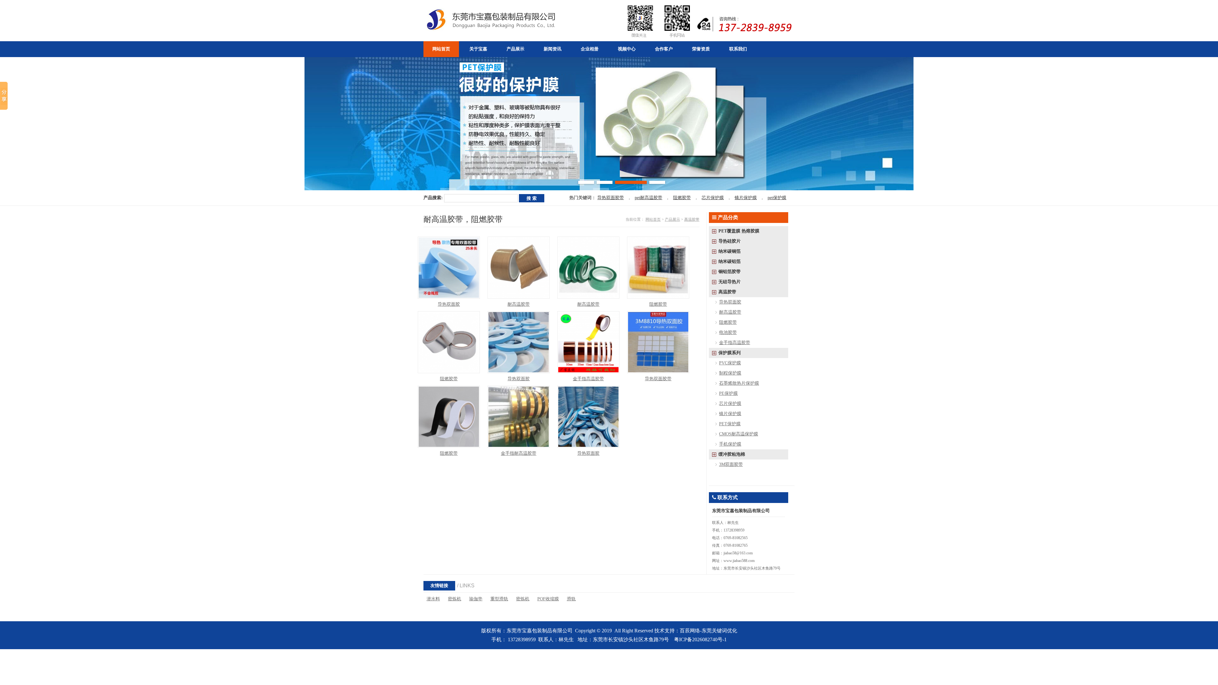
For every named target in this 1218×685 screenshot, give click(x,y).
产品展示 (672, 219)
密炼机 (454, 599)
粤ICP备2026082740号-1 (700, 639)
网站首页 (653, 219)
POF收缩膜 (548, 599)
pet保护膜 (777, 197)
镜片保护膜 (746, 197)
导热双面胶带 (610, 197)
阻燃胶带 (682, 197)
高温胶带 (691, 219)
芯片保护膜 (713, 197)
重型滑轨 (499, 599)
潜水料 (433, 599)
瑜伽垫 (475, 599)
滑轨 (571, 599)
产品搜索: (433, 197)
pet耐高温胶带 (648, 197)
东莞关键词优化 (719, 630)
